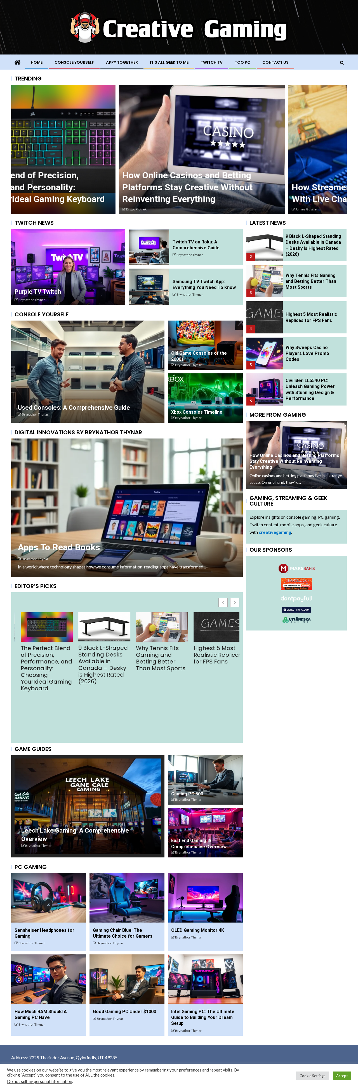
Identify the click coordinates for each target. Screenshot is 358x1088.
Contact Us (275, 62)
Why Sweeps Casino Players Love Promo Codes (307, 353)
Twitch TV (212, 62)
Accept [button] (342, 1075)
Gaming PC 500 (187, 794)
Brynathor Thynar (31, 300)
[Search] (341, 62)
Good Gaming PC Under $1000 (124, 1011)
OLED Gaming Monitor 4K (197, 930)
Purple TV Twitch (38, 291)
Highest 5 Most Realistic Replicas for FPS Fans (154, 655)
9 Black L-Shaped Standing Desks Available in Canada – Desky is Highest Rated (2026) (39, 664)
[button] (234, 602)
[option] (94, 149)
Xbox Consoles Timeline (196, 412)
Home (37, 62)
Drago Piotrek (28, 209)
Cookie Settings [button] (312, 1075)
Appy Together (122, 62)
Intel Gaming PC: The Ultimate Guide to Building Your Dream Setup (202, 1017)
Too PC (242, 62)
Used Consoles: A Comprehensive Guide (74, 407)
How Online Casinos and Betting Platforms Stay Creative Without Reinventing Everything (80, 187)
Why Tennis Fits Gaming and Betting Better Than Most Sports (97, 658)
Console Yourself (74, 62)
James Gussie (198, 209)
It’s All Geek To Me (169, 62)
